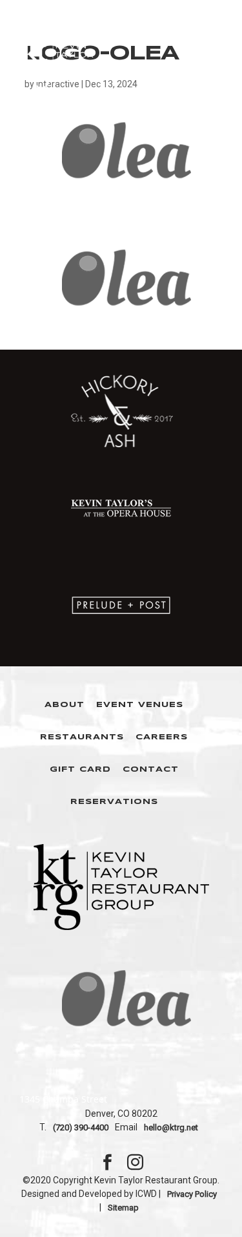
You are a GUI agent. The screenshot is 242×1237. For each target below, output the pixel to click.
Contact (151, 769)
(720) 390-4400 (80, 1127)
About (65, 704)
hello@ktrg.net (171, 1127)
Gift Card (80, 769)
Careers (162, 737)
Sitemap (123, 1207)
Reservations (114, 801)
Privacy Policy (192, 1194)
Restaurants (82, 737)
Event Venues (139, 704)
